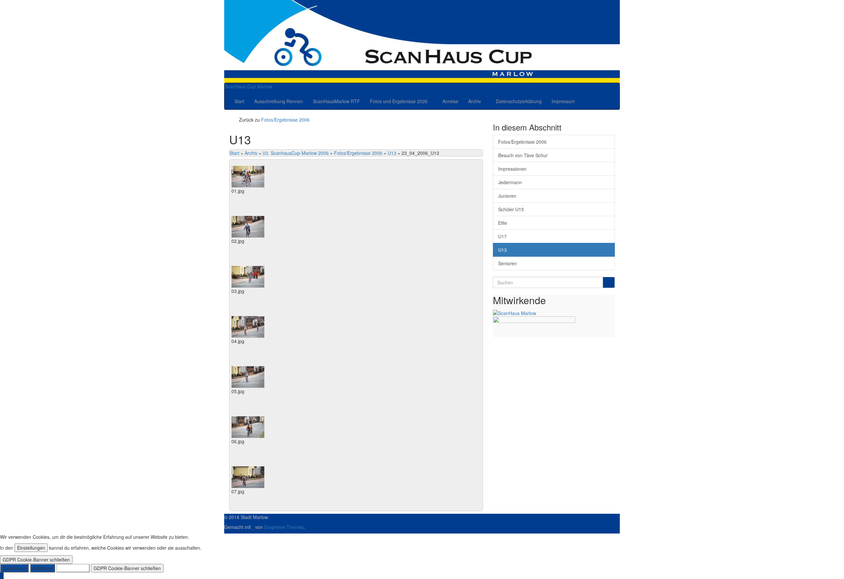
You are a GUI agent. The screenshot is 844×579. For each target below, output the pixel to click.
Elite (502, 222)
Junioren (507, 195)
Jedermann (510, 182)
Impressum (563, 101)
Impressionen (512, 168)
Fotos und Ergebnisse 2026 (399, 101)
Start (239, 101)
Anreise (450, 101)
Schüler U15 (511, 209)
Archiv (475, 101)
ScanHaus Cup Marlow (248, 86)
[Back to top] (2, 575)
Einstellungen (31, 547)
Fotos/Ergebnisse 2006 (285, 119)
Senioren (507, 263)
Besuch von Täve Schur (523, 155)
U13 (392, 153)
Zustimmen (14, 568)
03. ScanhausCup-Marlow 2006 (296, 153)
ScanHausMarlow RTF (336, 101)
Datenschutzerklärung (519, 101)
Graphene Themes (284, 527)
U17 (502, 236)
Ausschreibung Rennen (278, 101)
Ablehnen (42, 568)
